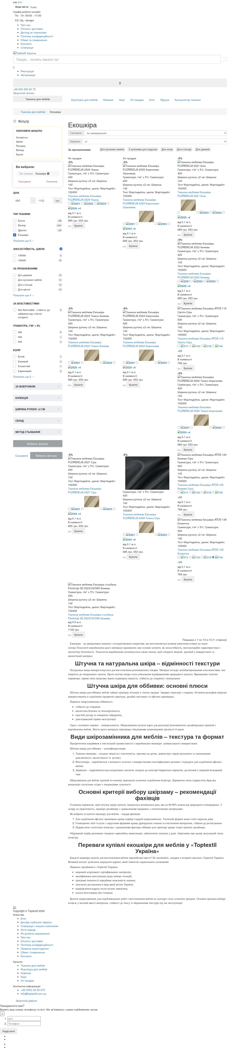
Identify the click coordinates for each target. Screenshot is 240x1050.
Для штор (167, 149)
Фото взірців (28, 930)
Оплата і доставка (32, 28)
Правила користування (35, 948)
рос (20, 2)
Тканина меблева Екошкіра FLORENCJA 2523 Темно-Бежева (88, 344)
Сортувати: (76, 132)
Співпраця (27, 47)
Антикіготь (22, 137)
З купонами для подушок (143, 149)
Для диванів (203, 149)
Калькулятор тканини (188, 100)
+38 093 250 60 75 (24, 89)
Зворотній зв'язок (23, 93)
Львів (34, 7)
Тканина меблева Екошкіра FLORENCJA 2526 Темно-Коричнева (200, 409)
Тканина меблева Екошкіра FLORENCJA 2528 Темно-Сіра (141, 516)
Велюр (20, 150)
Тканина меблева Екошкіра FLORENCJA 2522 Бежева (194, 275)
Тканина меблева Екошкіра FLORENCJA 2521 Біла (194, 194)
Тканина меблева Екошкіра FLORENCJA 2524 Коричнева (141, 344)
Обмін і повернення (33, 952)
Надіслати (8, 1031)
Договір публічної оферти (36, 922)
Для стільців (184, 149)
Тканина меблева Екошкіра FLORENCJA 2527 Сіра (84, 490)
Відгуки (164, 100)
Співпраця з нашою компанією (39, 926)
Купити (78, 225)
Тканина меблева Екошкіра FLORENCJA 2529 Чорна (84, 197)
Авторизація (28, 75)
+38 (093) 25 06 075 (33, 990)
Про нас (26, 25)
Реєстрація (27, 71)
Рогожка (20, 146)
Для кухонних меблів (112, 149)
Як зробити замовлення (35, 933)
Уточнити (51, 181)
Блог (152, 100)
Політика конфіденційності (37, 36)
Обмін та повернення (34, 40)
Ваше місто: (22, 6)
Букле (19, 154)
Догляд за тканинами (33, 32)
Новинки (108, 100)
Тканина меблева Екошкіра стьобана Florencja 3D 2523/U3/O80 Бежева (90, 616)
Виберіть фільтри (37, 444)
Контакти (26, 44)
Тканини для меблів (33, 965)
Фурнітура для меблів (84, 100)
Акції (122, 100)
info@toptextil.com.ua (33, 993)
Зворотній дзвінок (26, 1000)
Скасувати (24, 181)
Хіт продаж (137, 100)
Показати (75, 141)
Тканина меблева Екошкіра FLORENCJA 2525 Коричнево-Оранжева (141, 203)
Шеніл (19, 141)
